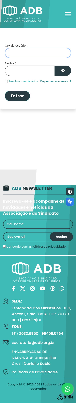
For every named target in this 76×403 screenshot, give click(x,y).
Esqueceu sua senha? (55, 81)
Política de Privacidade (49, 247)
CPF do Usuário (16, 46)
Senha (10, 63)
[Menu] (67, 14)
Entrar (17, 96)
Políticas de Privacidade (35, 372)
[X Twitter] (22, 289)
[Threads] (52, 289)
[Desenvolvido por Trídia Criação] (65, 397)
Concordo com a (36, 247)
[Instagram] (32, 289)
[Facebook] (13, 289)
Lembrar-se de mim (23, 81)
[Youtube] (42, 289)
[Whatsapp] (62, 289)
